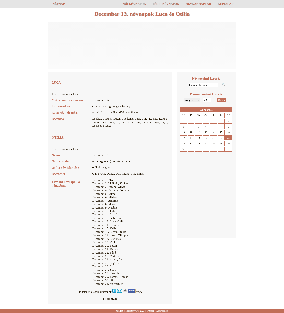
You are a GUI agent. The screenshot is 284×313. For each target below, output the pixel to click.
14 (213, 132)
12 (198, 132)
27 (206, 143)
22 (221, 138)
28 (213, 143)
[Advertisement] (142, 46)
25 (191, 143)
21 (213, 138)
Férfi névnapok (166, 3)
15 (221, 132)
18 (191, 138)
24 (183, 143)
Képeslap (225, 3)
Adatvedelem (162, 311)
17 (183, 138)
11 (191, 132)
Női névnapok (134, 3)
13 (206, 132)
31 (183, 149)
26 (198, 143)
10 (183, 132)
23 (228, 138)
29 (221, 143)
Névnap (58, 3)
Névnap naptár (198, 3)
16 (228, 132)
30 (228, 143)
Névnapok (149, 311)
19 (198, 138)
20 (206, 138)
